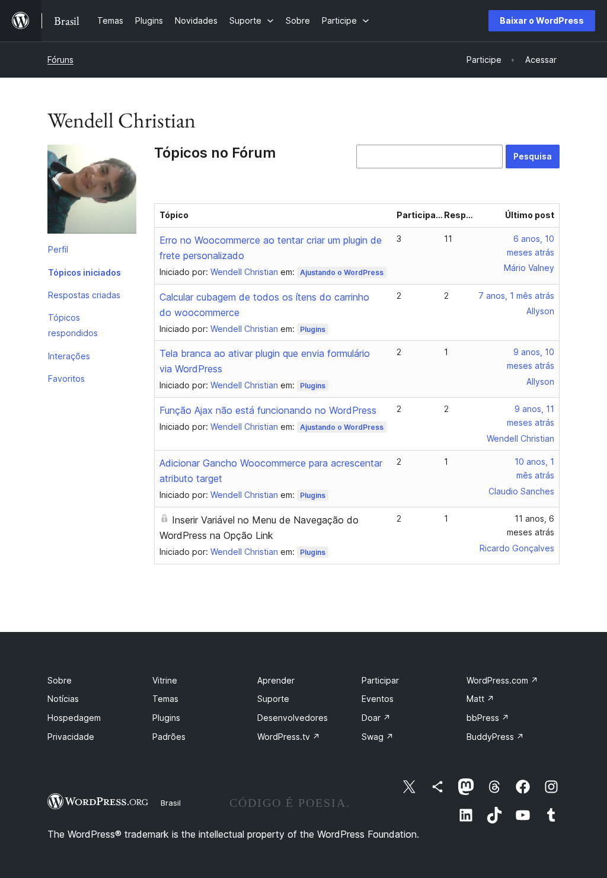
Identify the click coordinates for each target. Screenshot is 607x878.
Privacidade (70, 737)
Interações (69, 356)
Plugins (312, 329)
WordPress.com (502, 680)
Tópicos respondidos (73, 325)
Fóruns (60, 60)
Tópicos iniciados (84, 272)
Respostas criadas (84, 295)
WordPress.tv (288, 737)
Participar (380, 680)
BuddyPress (495, 737)
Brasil (171, 802)
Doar (376, 718)
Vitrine (164, 680)
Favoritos (66, 378)
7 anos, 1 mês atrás (516, 295)
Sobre (59, 680)
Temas (165, 699)
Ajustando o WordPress (342, 272)
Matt (480, 699)
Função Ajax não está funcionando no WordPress (267, 410)
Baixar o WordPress (542, 20)
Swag (378, 737)
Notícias (63, 699)
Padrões (169, 737)
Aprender (276, 680)
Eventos (378, 699)
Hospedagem (74, 718)
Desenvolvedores (292, 718)
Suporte (273, 699)
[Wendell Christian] (91, 191)
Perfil (58, 249)
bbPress (488, 718)
